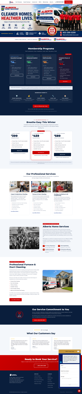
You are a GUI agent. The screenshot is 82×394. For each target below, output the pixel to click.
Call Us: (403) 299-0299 (39, 320)
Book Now (68, 2)
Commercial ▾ (34, 2)
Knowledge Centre (51, 383)
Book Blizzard (41, 152)
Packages (49, 379)
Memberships (45, 2)
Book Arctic (62, 154)
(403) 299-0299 (60, 2)
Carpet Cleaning (37, 375)
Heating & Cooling (37, 383)
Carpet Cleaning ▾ (26, 2)
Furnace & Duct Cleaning (38, 379)
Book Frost (19, 150)
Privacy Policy (50, 387)
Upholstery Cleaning (38, 377)
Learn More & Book (14, 211)
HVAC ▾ (40, 2)
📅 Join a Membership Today (41, 106)
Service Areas (50, 385)
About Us (51, 2)
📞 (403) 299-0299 (41, 365)
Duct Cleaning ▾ (19, 2)
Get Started (17, 75)
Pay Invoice (50, 381)
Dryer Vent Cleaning (38, 381)
